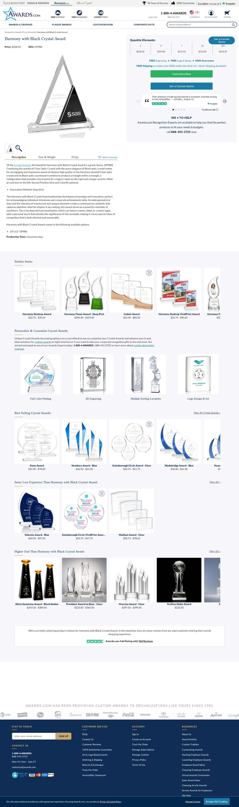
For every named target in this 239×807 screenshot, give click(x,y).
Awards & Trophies (21, 24)
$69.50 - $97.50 (36, 536)
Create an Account (141, 739)
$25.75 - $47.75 (84, 536)
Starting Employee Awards (195, 754)
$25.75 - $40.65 (179, 316)
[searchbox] (202, 24)
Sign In (135, 734)
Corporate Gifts (144, 24)
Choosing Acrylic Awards (194, 785)
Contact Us (87, 739)
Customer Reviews (91, 744)
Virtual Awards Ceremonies (196, 775)
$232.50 (179, 606)
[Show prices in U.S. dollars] (192, 12)
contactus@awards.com (24, 767)
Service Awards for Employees (197, 790)
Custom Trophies (190, 744)
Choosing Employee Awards (196, 770)
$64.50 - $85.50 (131, 316)
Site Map (186, 795)
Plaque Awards (62, 24)
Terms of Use (138, 764)
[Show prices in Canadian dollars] (197, 12)
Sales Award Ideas (191, 780)
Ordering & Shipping (92, 759)
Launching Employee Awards (196, 759)
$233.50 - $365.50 (84, 606)
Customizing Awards (192, 749)
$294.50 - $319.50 (84, 316)
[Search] (233, 24)
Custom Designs (103, 24)
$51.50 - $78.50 (36, 467)
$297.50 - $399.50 (132, 606)
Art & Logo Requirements (95, 754)
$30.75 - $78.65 (132, 536)
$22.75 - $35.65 (37, 316)
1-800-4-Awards (174, 13)
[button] (14, 3)
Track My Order (90, 770)
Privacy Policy (139, 759)
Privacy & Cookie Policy (110, 801)
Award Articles (189, 739)
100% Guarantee (97, 749)
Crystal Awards (22, 165)
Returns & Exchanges (93, 764)
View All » (214, 482)
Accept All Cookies (217, 801)
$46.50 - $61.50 (84, 467)
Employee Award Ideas (193, 764)
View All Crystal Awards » (207, 413)
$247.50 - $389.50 (37, 606)
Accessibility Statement (94, 775)
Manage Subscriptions (143, 749)
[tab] (19, 157)
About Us (186, 734)
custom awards (43, 341)
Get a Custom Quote (221, 40)
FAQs (75, 157)
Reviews (146, 641)
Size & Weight (46, 157)
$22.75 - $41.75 (131, 467)
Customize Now (181, 73)
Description (19, 157)
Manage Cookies (140, 754)
